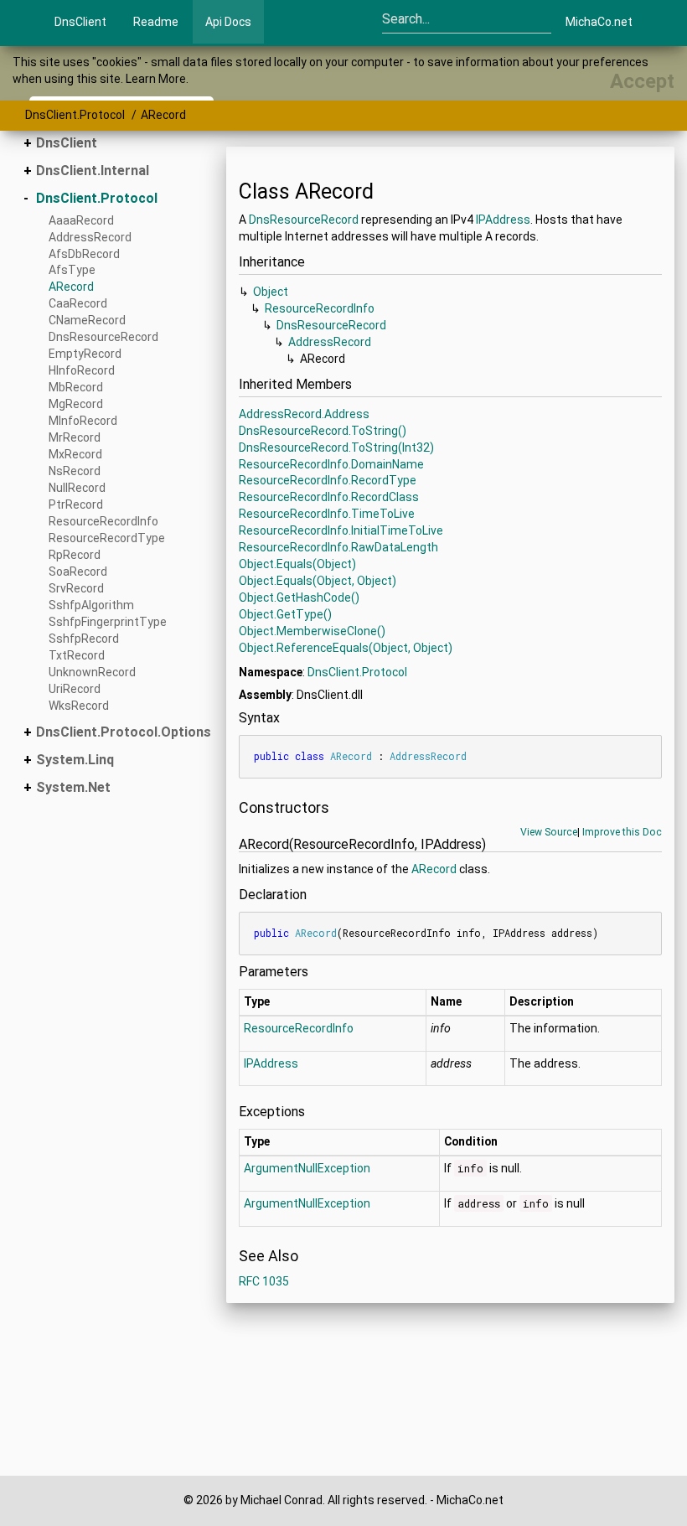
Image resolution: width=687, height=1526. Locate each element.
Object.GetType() (285, 614)
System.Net (73, 787)
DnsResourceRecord (103, 337)
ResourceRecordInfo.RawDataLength (338, 547)
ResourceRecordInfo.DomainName (331, 464)
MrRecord (75, 437)
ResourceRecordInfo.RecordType (327, 480)
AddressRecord (90, 237)
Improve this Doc (622, 832)
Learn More (156, 78)
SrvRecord (76, 588)
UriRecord (75, 689)
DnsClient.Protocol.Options (123, 732)
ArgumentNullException (307, 1168)
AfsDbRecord (84, 254)
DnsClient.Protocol (75, 115)
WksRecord (79, 705)
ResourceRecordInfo (103, 521)
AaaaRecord (81, 220)
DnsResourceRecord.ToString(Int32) (336, 447)
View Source (548, 832)
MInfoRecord (83, 420)
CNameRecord (87, 320)
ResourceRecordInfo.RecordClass (329, 497)
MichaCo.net (599, 21)
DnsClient (80, 21)
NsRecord (75, 471)
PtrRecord (76, 504)
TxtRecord (77, 655)
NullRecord (77, 487)
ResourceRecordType (107, 538)
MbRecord (76, 387)
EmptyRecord (85, 353)
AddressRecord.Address (304, 414)
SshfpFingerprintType (108, 622)
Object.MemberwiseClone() (312, 631)
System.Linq (75, 760)
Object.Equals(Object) (297, 564)
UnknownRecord (92, 672)
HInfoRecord (82, 370)
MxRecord (75, 454)
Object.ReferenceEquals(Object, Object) (345, 647)
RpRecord (75, 554)
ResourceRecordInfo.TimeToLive (327, 513)
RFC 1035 (264, 1281)
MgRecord (76, 404)
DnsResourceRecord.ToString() (322, 430)
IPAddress (503, 219)
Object (270, 291)
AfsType (72, 270)
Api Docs (228, 21)
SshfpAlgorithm (91, 605)
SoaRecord (78, 571)
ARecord (163, 115)
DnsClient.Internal (92, 170)
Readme (155, 21)
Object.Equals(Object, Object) (317, 580)
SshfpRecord (84, 638)
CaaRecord (78, 303)
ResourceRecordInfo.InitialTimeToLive (341, 530)
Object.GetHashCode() (299, 597)
